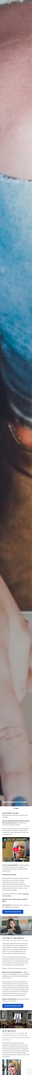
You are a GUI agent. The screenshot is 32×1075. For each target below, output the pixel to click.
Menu (16, 808)
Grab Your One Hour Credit (13, 911)
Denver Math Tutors (14, 802)
